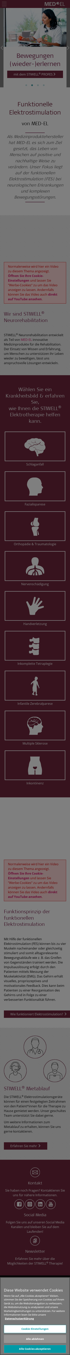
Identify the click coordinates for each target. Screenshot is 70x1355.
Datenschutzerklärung (19, 1318)
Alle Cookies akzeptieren (35, 1349)
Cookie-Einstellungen (35, 1329)
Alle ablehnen (35, 1339)
